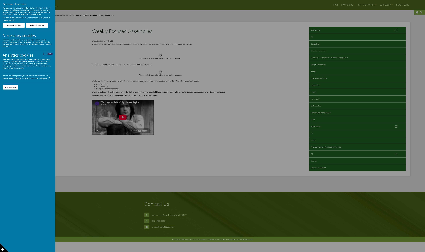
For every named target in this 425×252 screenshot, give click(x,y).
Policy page (43, 78)
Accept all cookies (14, 25)
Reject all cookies (37, 25)
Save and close (10, 87)
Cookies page (7, 20)
